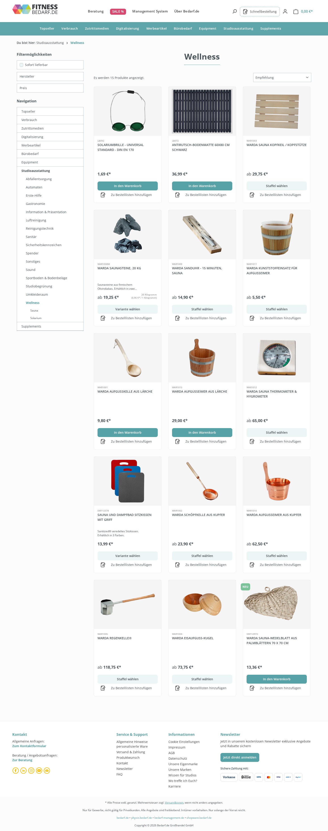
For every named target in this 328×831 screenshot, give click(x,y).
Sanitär (31, 237)
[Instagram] (32, 770)
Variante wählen (127, 309)
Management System (150, 11)
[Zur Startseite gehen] (35, 10)
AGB (171, 753)
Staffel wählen (277, 186)
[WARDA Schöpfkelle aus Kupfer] (202, 481)
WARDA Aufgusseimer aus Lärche (199, 391)
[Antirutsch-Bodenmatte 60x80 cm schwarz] (202, 111)
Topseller (28, 111)
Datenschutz (177, 758)
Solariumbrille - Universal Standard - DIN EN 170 (121, 147)
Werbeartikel (31, 145)
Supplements (31, 326)
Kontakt (122, 763)
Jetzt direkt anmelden (239, 757)
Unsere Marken (179, 769)
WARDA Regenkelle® (115, 638)
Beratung (96, 11)
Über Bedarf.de (186, 11)
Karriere (174, 786)
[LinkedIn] (24, 770)
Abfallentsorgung (39, 179)
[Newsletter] (47, 770)
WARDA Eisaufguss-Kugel (193, 638)
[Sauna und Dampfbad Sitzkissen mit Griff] (127, 481)
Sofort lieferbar (36, 65)
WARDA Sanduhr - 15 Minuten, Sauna (197, 270)
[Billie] (246, 777)
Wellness (32, 303)
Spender (32, 253)
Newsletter (124, 769)
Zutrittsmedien (32, 128)
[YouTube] (40, 770)
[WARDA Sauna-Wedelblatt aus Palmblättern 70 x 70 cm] (276, 604)
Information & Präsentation (46, 212)
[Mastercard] (268, 777)
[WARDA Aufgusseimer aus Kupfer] (276, 481)
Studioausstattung (35, 171)
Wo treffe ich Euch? (182, 781)
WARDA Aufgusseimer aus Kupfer (274, 515)
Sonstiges (33, 261)
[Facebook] (16, 770)
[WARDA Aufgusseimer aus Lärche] (202, 357)
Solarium (36, 318)
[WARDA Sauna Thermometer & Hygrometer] (276, 357)
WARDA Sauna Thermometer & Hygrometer (272, 393)
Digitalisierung (32, 137)
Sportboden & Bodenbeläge (46, 278)
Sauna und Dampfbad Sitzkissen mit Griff (125, 517)
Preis (23, 88)
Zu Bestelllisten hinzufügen (131, 195)
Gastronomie (35, 204)
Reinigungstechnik (40, 228)
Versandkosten (174, 802)
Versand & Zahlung (130, 752)
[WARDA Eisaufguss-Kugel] (202, 604)
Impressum (176, 747)
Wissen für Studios (182, 775)
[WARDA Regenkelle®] (127, 604)
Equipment (29, 162)
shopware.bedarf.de (199, 818)
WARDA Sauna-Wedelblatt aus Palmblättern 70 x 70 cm (272, 640)
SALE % (118, 11)
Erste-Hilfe (34, 195)
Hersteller (27, 76)
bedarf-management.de (169, 818)
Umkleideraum (37, 294)
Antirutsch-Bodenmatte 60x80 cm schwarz (201, 147)
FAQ (119, 774)
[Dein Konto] (285, 11)
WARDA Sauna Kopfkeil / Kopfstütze (277, 145)
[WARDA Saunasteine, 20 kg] (127, 234)
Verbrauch (29, 120)
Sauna (34, 310)
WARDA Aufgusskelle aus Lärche (125, 391)
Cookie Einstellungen (184, 742)
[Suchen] (234, 11)
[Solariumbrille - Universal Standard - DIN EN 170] (127, 111)
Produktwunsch (128, 757)
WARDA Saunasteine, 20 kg (119, 268)
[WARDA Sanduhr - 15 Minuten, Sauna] (202, 234)
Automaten (34, 187)
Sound (30, 270)
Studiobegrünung (39, 286)
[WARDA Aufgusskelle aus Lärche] (127, 357)
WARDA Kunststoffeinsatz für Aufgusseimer (272, 270)
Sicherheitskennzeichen (44, 245)
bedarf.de (123, 818)
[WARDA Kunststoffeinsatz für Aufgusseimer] (276, 234)
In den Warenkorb (127, 186)
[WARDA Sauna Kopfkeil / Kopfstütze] (276, 111)
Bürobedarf (30, 154)
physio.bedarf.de (141, 818)
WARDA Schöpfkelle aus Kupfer (198, 515)
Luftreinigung (36, 220)
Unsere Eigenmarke (183, 764)
